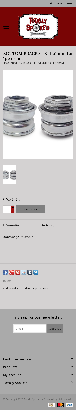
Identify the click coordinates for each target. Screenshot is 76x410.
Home (6, 63)
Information (12, 225)
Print (45, 288)
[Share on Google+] (11, 272)
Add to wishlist (11, 288)
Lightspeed (64, 399)
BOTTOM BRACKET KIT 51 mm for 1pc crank (38, 63)
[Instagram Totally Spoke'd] (49, 341)
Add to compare (32, 288)
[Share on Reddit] (23, 272)
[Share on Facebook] (5, 272)
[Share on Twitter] (35, 272)
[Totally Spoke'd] (44, 26)
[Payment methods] (50, 404)
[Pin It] (17, 272)
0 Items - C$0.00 (63, 3)
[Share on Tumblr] (29, 272)
